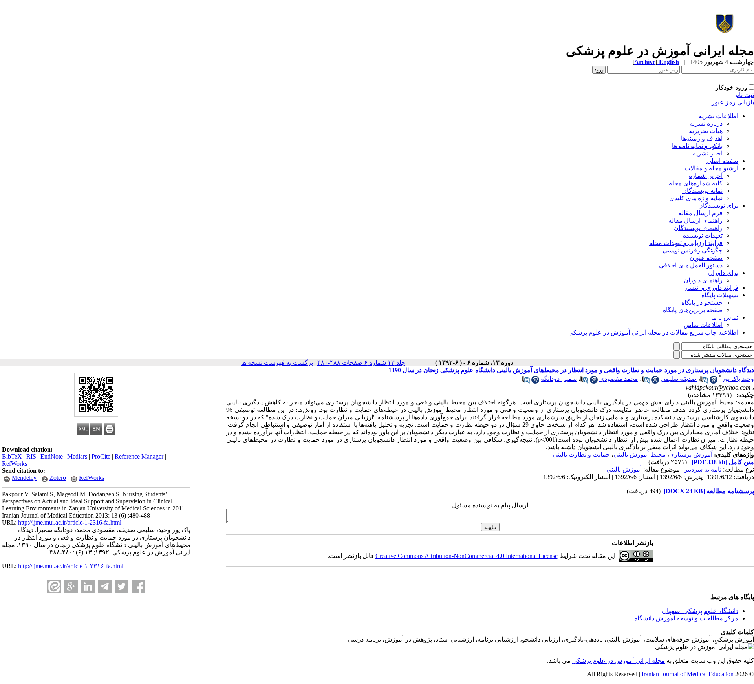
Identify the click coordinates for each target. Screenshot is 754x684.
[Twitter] (121, 586)
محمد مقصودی (618, 378)
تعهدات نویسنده (703, 235)
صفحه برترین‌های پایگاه (693, 310)
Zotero (57, 477)
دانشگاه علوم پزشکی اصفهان (700, 610)
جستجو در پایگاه (702, 302)
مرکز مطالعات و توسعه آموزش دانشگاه (686, 618)
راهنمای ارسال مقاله (695, 220)
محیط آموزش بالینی (639, 454)
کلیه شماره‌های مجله (696, 183)
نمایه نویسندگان (702, 190)
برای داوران (723, 272)
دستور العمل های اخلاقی (691, 265)
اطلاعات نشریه (718, 116)
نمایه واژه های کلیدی (696, 198)
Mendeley (24, 477)
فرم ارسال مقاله (700, 213)
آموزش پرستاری (690, 454)
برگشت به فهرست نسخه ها (277, 362)
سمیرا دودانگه (559, 378)
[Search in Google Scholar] (713, 381)
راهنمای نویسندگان (698, 228)
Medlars (77, 456)
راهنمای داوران (703, 280)
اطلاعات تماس (703, 325)
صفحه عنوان (706, 257)
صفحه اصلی (722, 160)
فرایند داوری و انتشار (711, 287)
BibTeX (12, 456)
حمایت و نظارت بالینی (581, 454)
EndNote (51, 456)
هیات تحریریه (706, 131)
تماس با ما (724, 317)
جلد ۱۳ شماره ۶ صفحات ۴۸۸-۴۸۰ (361, 362)
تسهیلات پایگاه (719, 295)
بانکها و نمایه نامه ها (697, 146)
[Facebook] (138, 586)
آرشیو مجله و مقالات (711, 168)
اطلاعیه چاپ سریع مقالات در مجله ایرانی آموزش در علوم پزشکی (653, 332)
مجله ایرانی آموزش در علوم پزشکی (618, 660)
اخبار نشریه (708, 153)
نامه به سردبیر (702, 469)
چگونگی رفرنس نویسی (692, 250)
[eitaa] (54, 586)
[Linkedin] (88, 586)
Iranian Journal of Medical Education (688, 674)
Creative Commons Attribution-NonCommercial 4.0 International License (466, 555)
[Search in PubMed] (704, 381)
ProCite (101, 456)
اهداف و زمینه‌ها (702, 138)
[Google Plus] (71, 586)
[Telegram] (105, 586)
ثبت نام (744, 94)
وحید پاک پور (738, 378)
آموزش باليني (624, 469)
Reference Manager (139, 456)
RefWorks (14, 463)
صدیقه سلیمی (679, 378)
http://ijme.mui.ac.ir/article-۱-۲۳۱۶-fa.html (70, 566)
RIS (31, 456)
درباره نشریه (706, 123)
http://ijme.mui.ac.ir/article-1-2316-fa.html (69, 522)
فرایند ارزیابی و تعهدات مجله (686, 243)
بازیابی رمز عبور (733, 102)
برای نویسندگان (718, 205)
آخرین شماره (706, 175)
